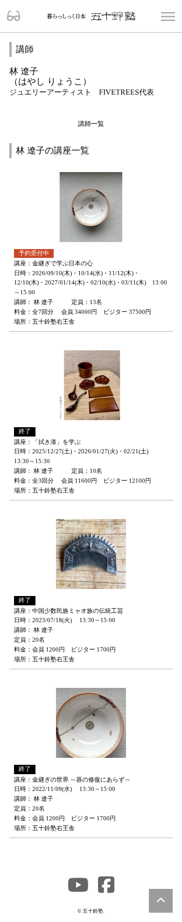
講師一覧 (91, 123)
